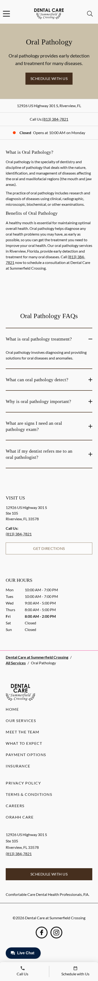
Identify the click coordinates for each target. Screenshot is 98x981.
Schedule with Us (49, 78)
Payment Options (26, 754)
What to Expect (24, 743)
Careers (15, 805)
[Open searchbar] (90, 14)
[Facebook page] (42, 932)
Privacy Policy (23, 783)
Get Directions (49, 548)
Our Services (21, 720)
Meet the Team (22, 732)
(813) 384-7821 (55, 119)
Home (12, 709)
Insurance (18, 766)
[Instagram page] (56, 932)
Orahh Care (20, 817)
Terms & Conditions (29, 794)
